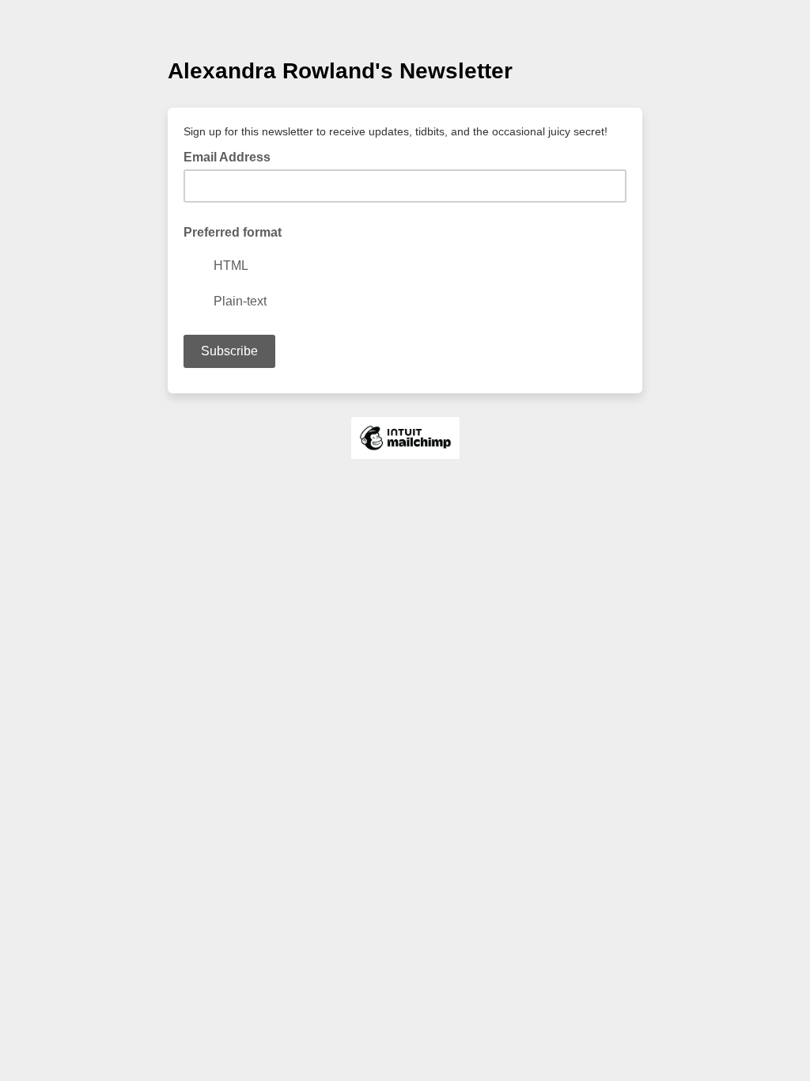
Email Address (232, 156)
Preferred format (233, 232)
